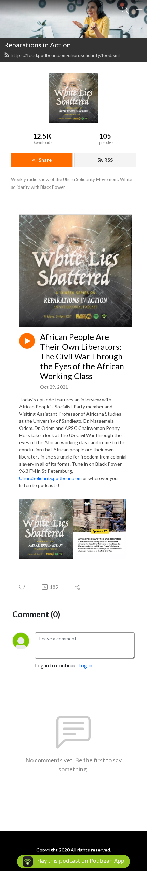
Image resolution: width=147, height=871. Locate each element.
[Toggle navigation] (139, 9)
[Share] (78, 587)
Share (45, 160)
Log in (85, 665)
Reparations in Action (37, 45)
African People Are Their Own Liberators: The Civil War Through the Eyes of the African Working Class (82, 356)
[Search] (125, 9)
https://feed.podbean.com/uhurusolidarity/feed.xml (65, 55)
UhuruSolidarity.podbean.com (50, 478)
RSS (108, 160)
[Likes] (22, 587)
